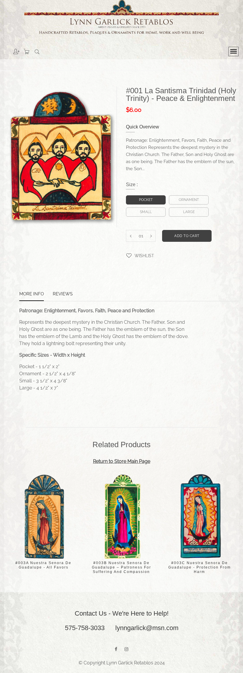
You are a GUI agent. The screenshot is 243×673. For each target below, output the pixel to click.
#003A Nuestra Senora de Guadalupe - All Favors (43, 565)
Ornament (189, 200)
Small (146, 212)
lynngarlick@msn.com (146, 628)
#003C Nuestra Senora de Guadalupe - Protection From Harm (199, 567)
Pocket (146, 200)
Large (189, 212)
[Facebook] (116, 649)
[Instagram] (126, 649)
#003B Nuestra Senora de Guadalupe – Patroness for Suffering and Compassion (121, 567)
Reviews (63, 294)
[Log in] (12, 49)
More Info (31, 294)
